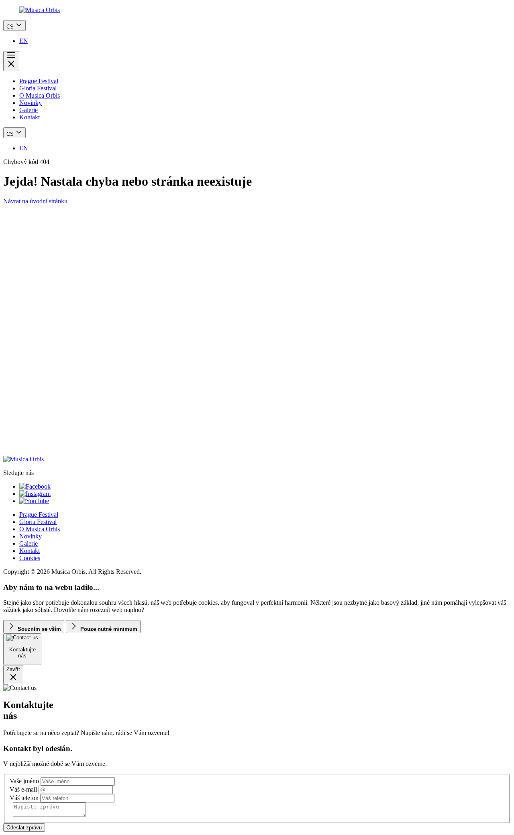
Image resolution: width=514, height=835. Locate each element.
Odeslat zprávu (24, 828)
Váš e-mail (23, 789)
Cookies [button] (29, 558)
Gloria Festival (38, 88)
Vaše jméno (24, 781)
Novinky (30, 102)
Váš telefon (24, 797)
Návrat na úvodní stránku (35, 201)
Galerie (28, 109)
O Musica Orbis (39, 95)
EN (23, 40)
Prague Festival (38, 81)
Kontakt (29, 117)
